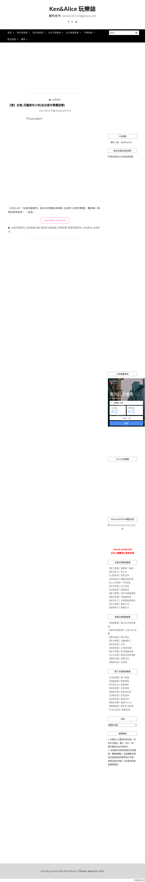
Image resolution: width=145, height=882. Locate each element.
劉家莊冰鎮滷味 (49, 227)
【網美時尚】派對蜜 (117, 662)
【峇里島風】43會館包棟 (120, 648)
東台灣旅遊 (22, 32)
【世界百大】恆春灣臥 (118, 684)
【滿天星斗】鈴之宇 (117, 572)
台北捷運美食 (72, 32)
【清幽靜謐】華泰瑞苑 (118, 681)
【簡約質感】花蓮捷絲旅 (119, 597)
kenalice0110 (62, 110)
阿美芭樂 (62, 227)
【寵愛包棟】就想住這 (118, 658)
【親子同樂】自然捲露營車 (120, 651)
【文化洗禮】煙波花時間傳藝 (122, 655)
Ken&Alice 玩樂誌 (72, 8)
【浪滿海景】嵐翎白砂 (118, 699)
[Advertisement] (72, 68)
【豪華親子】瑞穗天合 (118, 607)
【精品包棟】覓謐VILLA (120, 702)
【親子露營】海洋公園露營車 (122, 593)
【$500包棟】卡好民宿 (119, 582)
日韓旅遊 (88, 32)
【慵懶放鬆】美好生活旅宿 (120, 706)
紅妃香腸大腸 (33, 227)
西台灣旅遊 (38, 32)
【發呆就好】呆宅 (116, 644)
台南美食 (56, 99)
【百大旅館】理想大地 (118, 604)
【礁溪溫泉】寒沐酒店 (118, 637)
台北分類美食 (54, 32)
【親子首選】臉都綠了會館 (120, 568)
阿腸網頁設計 (139, 880)
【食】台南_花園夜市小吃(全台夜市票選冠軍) (36, 105)
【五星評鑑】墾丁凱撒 (118, 677)
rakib (101, 871)
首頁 (10, 32)
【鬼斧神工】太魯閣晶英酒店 (122, 600)
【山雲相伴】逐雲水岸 (118, 575)
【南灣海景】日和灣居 (118, 688)
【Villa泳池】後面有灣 (119, 709)
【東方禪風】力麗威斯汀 (119, 640)
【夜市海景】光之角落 (118, 586)
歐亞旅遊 (12, 39)
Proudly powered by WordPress (58, 871)
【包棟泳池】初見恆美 (118, 695)
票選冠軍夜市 (75, 227)
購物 (23, 39)
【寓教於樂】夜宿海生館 (119, 692)
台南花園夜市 (18, 227)
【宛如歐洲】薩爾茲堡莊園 (120, 579)
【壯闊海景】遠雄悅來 (118, 589)
